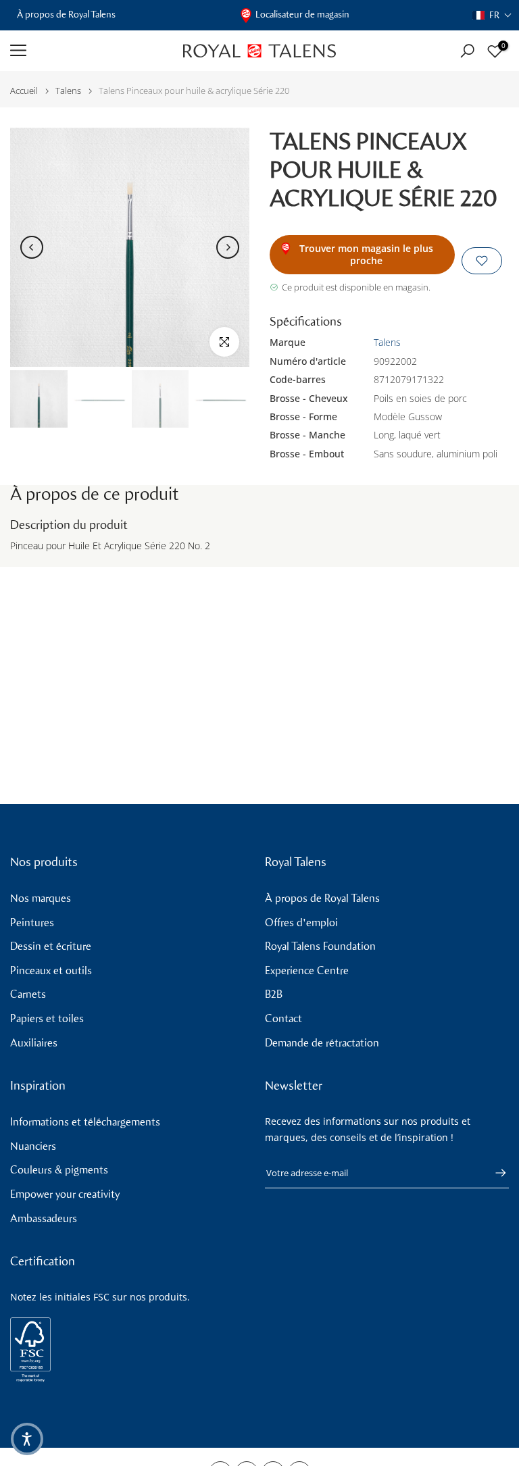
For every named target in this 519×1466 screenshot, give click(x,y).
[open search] (467, 51)
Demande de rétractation (322, 1042)
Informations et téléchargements (85, 1121)
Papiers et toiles (47, 1018)
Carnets (28, 994)
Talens (68, 90)
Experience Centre (307, 970)
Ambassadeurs (43, 1218)
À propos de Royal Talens (66, 14)
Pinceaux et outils (51, 970)
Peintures (32, 922)
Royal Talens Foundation (320, 946)
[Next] (227, 247)
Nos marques (40, 898)
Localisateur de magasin (302, 14)
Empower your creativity (65, 1194)
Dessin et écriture (50, 946)
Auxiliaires (33, 1042)
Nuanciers (33, 1146)
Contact (283, 1018)
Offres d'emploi (301, 922)
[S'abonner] (494, 1172)
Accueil (24, 90)
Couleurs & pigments (59, 1169)
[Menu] (86, 51)
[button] (492, 15)
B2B (273, 994)
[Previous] (31, 247)
